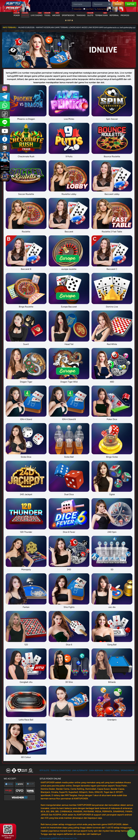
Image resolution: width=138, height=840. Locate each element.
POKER (17, 15)
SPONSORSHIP (127, 770)
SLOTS (90, 15)
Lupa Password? (115, 9)
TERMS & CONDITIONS (61, 770)
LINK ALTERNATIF (80, 770)
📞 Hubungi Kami (101, 9)
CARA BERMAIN (96, 770)
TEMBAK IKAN (101, 15)
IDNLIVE (25, 15)
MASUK (118, 4)
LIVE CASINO (36, 15)
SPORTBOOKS (68, 15)
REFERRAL (114, 15)
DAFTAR (130, 4)
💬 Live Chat (88, 9)
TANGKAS (80, 15)
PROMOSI (125, 15)
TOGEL (47, 15)
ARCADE (56, 15)
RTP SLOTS (44, 770)
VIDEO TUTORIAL (112, 770)
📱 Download (77, 9)
